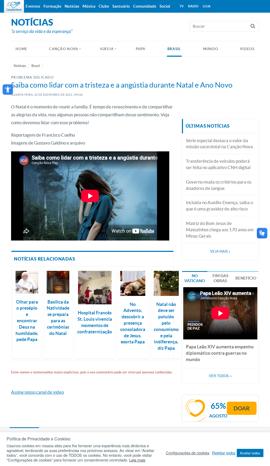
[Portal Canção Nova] (14, 6)
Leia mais (137, 460)
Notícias (20, 66)
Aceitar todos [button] (250, 452)
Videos (247, 49)
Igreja (107, 49)
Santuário (121, 6)
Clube (104, 6)
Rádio (193, 6)
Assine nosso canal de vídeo (37, 392)
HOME (21, 49)
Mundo (210, 49)
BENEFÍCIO (245, 278)
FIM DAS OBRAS (220, 278)
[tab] (195, 278)
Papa (141, 49)
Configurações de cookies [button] (187, 452)
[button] (8, 89)
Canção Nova (63, 49)
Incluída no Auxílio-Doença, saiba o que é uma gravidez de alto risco (219, 205)
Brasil (174, 49)
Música (89, 6)
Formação (52, 6)
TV (182, 6)
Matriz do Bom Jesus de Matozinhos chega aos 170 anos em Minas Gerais (220, 229)
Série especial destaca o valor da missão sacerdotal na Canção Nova (219, 143)
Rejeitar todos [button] (223, 452)
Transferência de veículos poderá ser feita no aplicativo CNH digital (218, 164)
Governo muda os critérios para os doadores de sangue (218, 185)
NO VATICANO (194, 278)
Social (165, 6)
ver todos (220, 375)
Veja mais (220, 251)
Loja (207, 6)
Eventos (33, 6)
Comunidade (144, 6)
